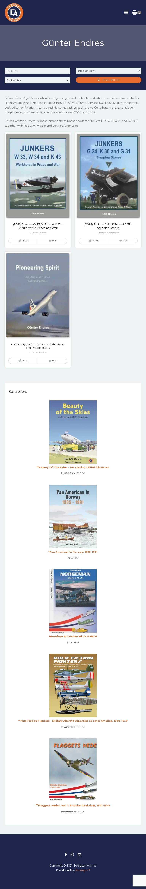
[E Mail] (79, 854)
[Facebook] (66, 854)
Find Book (110, 79)
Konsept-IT (82, 870)
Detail (25, 241)
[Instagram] (72, 854)
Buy (54, 241)
